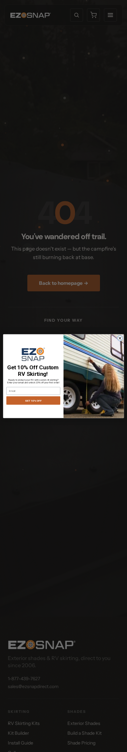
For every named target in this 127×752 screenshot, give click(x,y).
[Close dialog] (120, 338)
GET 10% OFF (33, 400)
